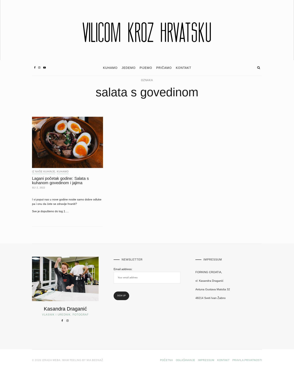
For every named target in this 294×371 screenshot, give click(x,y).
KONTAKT (183, 67)
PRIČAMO (164, 67)
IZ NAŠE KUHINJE (43, 171)
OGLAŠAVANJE (185, 360)
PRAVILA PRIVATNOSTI (247, 360)
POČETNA (166, 360)
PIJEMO (146, 67)
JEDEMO (129, 67)
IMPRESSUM (206, 360)
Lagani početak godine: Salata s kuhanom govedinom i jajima (60, 180)
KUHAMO (110, 67)
